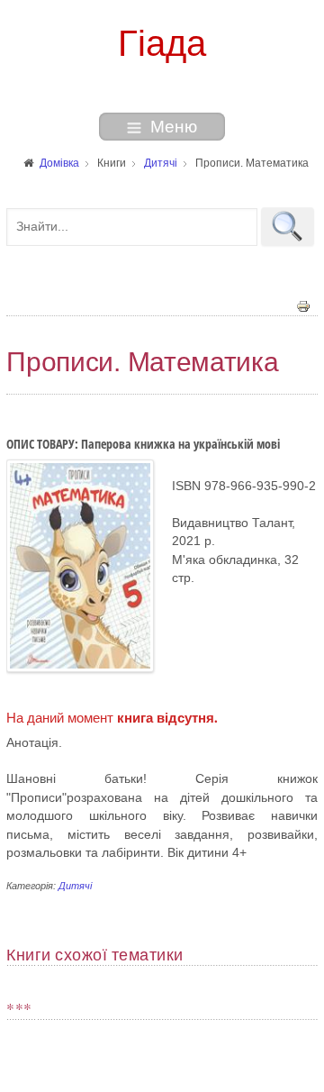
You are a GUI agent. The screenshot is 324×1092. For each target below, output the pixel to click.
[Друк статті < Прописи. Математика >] (303, 305)
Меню (173, 126)
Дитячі (75, 885)
